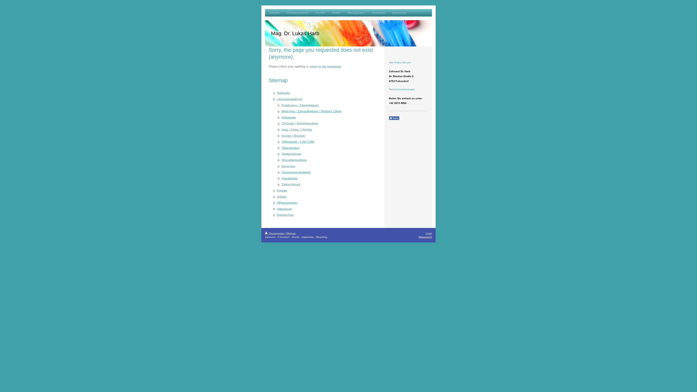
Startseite (283, 93)
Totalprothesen (291, 154)
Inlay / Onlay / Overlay (297, 129)
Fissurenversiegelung (296, 172)
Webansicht (425, 237)
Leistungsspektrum (290, 99)
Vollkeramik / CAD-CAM (298, 142)
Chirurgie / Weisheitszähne (300, 123)
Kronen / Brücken (293, 136)
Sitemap (291, 233)
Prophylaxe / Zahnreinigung (300, 105)
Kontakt (282, 190)
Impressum (284, 209)
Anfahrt (282, 197)
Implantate (289, 117)
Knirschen (288, 166)
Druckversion (276, 233)
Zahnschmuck (291, 184)
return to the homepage (325, 66)
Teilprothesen (290, 148)
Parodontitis (290, 178)
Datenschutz (285, 215)
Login (429, 233)
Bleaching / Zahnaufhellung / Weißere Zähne (311, 111)
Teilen (395, 118)
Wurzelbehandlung (294, 160)
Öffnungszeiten (287, 203)
